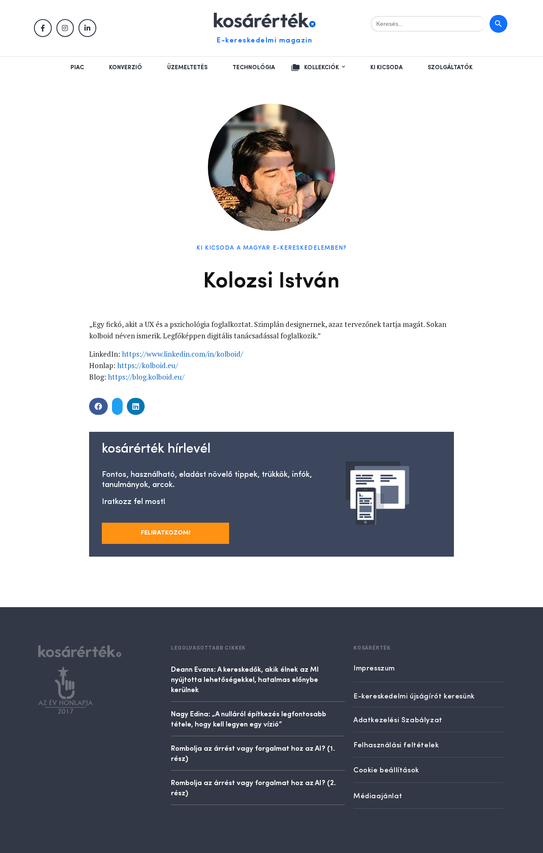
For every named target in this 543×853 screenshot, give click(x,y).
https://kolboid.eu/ (147, 365)
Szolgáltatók (450, 67)
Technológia (253, 67)
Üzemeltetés (187, 67)
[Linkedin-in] (87, 28)
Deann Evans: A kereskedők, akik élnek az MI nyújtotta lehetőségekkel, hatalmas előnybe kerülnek (245, 679)
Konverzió (125, 67)
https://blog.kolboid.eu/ (146, 377)
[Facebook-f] (43, 28)
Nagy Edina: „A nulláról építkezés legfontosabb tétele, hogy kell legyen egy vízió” (248, 718)
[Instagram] (65, 28)
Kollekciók (321, 67)
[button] (98, 406)
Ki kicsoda (386, 67)
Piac (77, 67)
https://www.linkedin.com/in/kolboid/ (182, 354)
